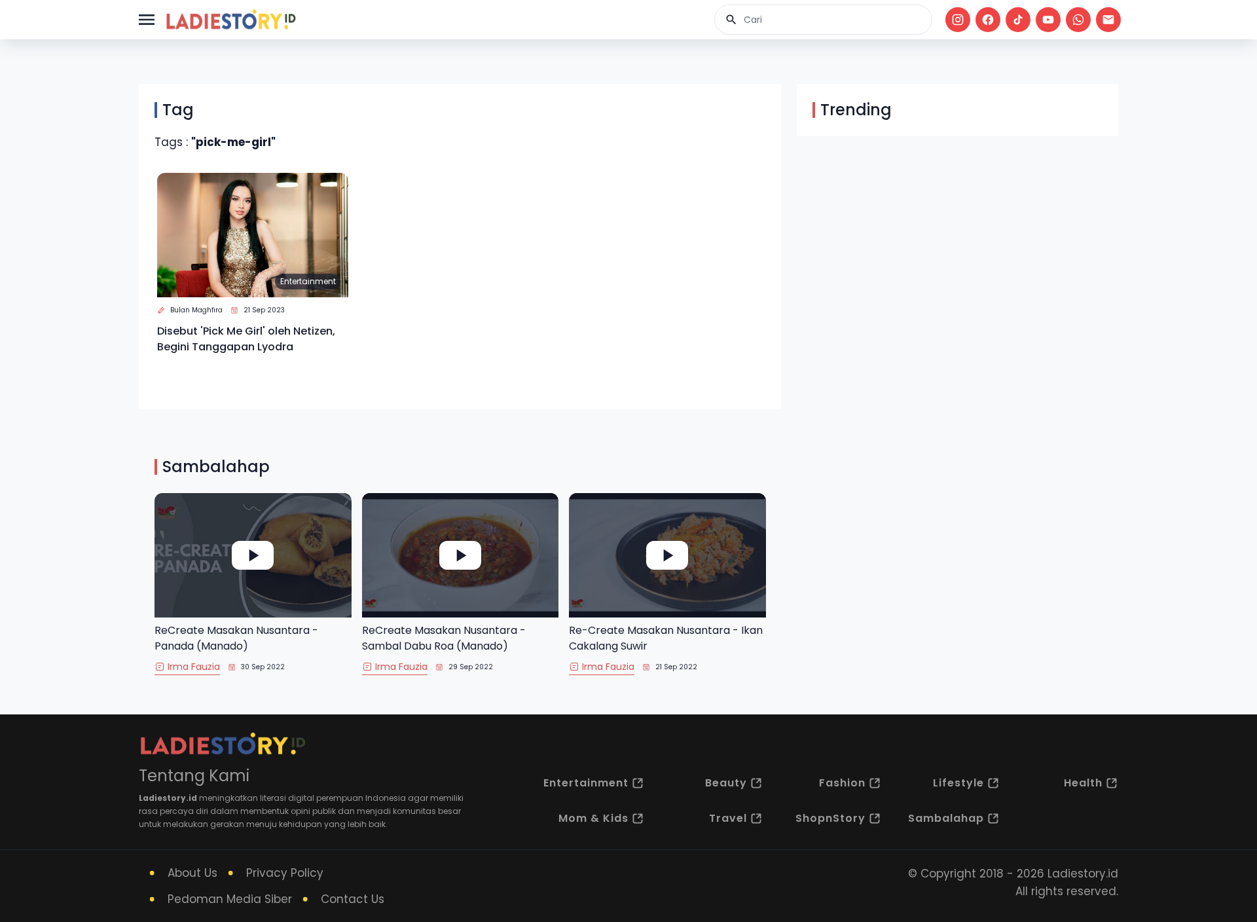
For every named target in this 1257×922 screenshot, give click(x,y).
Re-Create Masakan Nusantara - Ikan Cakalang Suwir (666, 638)
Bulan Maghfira (196, 310)
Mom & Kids (593, 818)
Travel (728, 818)
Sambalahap (946, 818)
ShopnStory (830, 818)
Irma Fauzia (194, 666)
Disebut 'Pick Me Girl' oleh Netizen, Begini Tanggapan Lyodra (246, 338)
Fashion (842, 782)
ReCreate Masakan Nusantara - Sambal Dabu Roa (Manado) (444, 638)
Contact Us (352, 899)
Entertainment (308, 281)
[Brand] (230, 19)
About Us (192, 873)
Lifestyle (958, 782)
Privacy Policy (284, 873)
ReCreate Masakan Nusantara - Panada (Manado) (236, 638)
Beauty (726, 782)
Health (1083, 782)
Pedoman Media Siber (230, 899)
